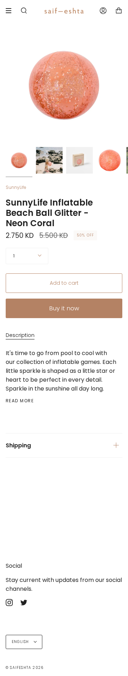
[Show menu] (11, 10)
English (21, 641)
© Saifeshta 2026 (24, 667)
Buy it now (64, 308)
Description (20, 335)
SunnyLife (16, 187)
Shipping (18, 445)
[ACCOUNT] (103, 10)
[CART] (118, 10)
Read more (20, 401)
